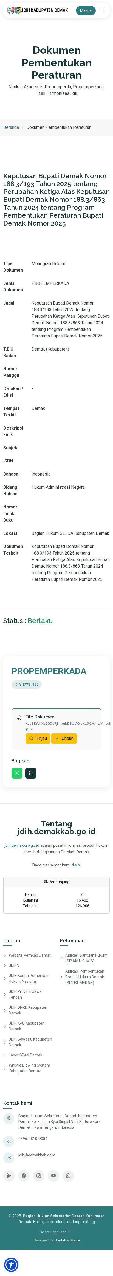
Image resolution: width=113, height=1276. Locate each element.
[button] (11, 1265)
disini (76, 865)
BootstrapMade (67, 1240)
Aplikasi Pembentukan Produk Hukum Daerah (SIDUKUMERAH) (84, 977)
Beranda (11, 127)
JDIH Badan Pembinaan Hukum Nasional (29, 978)
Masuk (86, 10)
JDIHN (14, 965)
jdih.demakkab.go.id (22, 845)
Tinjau (41, 738)
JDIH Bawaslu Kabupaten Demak (30, 1042)
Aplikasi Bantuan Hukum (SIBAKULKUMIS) (86, 958)
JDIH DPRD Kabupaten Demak (28, 1010)
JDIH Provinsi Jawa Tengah (25, 994)
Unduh (67, 738)
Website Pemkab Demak (30, 955)
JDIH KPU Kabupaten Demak (26, 1026)
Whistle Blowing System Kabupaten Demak (29, 1068)
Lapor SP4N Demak (25, 1055)
